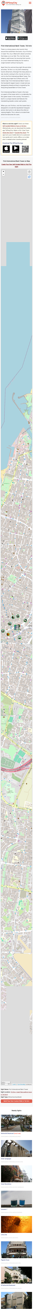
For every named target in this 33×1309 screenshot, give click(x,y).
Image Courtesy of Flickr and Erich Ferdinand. (11, 1212)
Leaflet (14, 1084)
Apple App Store (8, 133)
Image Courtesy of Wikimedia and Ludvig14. (11, 1288)
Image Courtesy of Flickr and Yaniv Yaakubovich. (12, 1187)
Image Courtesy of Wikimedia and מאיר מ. (11, 1263)
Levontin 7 (4, 1209)
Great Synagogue (6, 1159)
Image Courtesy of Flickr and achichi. (9, 1238)
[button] (16, 627)
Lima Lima (4, 1235)
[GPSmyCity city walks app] (11, 3)
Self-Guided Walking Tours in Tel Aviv (14, 126)
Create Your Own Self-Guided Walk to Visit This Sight (16, 165)
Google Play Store (20, 133)
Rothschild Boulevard (7, 1133)
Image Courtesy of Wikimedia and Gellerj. (10, 117)
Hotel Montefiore (6, 1184)
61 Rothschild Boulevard (8, 1285)
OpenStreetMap (21, 1084)
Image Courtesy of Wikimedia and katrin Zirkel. (12, 1162)
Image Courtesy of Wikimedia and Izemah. (11, 1136)
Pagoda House (5, 1260)
